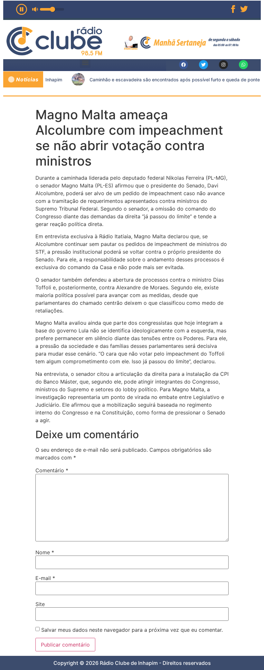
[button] (85, 62)
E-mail (45, 578)
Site (40, 604)
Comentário (51, 470)
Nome (44, 552)
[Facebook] (183, 64)
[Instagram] (223, 64)
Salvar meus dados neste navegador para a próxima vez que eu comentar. (132, 629)
